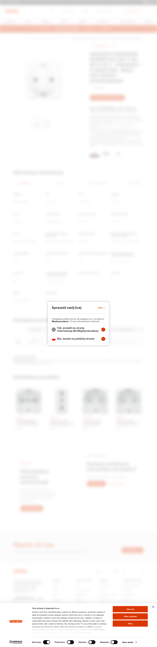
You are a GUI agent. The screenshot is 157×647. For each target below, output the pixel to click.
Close (100, 308)
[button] (78, 329)
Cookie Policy (98, 630)
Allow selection (130, 616)
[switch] (70, 642)
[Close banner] (153, 607)
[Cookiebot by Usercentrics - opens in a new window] (16, 642)
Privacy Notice (84, 633)
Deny (130, 624)
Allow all (130, 609)
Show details (127, 642)
